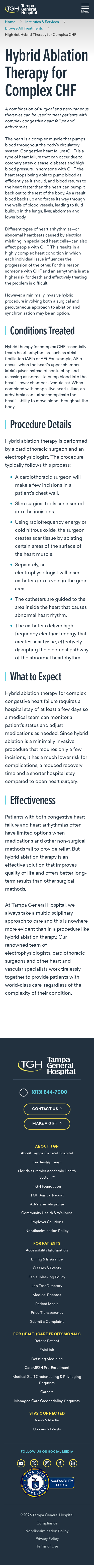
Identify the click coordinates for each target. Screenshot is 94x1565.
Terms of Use (47, 1546)
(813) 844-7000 (49, 1092)
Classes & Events (47, 1268)
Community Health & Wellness (46, 1213)
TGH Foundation (47, 1187)
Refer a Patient (47, 1341)
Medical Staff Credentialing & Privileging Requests (47, 1380)
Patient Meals (46, 1304)
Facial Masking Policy (47, 1277)
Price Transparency (47, 1313)
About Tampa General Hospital (47, 1153)
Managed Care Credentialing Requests (47, 1401)
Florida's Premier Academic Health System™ (47, 1174)
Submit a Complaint (47, 1322)
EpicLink (47, 1350)
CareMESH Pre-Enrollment (47, 1368)
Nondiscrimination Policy (47, 1231)
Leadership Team (47, 1162)
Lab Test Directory (47, 1286)
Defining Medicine (47, 1359)
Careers (46, 1392)
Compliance (47, 1523)
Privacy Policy (47, 1539)
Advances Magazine (47, 1204)
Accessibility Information (47, 1250)
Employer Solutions (47, 1222)
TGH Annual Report (47, 1195)
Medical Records (47, 1295)
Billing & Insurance (47, 1259)
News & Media (47, 1420)
